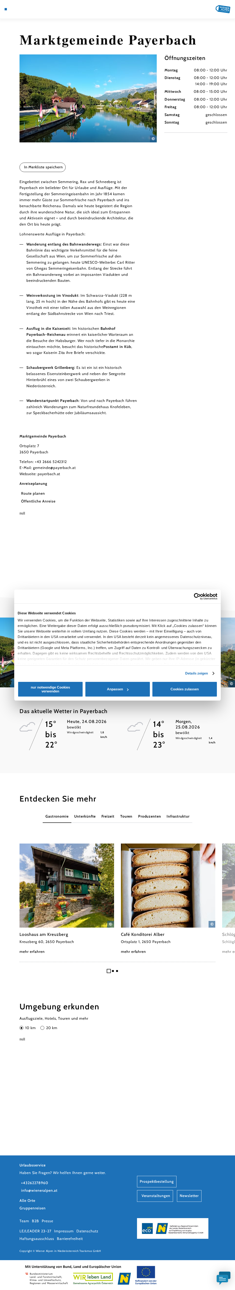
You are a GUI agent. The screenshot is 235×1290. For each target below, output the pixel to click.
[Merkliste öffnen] (25, 9)
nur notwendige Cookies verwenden (50, 689)
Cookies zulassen (185, 689)
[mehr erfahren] (67, 899)
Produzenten (149, 816)
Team (24, 1221)
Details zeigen (196, 673)
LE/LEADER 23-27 (35, 1231)
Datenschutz (87, 1231)
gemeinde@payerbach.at (54, 468)
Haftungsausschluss (37, 1238)
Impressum (64, 1231)
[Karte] (15, 9)
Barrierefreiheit (70, 1238)
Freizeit (108, 816)
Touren (126, 816)
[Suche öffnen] (30, 9)
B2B (35, 1221)
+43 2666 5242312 (51, 462)
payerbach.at (49, 474)
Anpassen (115, 689)
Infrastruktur (178, 816)
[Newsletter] (20, 9)
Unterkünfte (85, 816)
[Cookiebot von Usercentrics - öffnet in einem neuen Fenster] (197, 596)
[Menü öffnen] (6, 9)
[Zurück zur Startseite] (222, 9)
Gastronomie (57, 816)
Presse (47, 1221)
